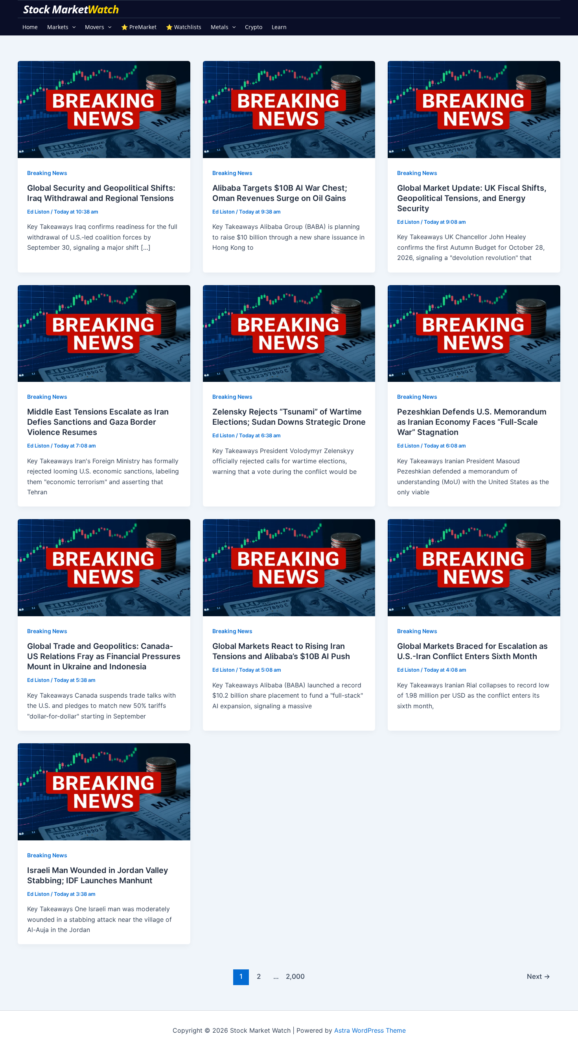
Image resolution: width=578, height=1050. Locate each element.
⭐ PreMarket (138, 27)
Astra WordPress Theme (370, 1030)
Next (538, 976)
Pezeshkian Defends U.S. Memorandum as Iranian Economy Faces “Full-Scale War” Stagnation (472, 422)
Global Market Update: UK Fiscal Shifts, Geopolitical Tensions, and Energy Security (472, 198)
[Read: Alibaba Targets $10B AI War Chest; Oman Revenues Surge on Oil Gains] (289, 109)
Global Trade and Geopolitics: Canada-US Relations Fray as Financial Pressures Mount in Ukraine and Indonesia (103, 656)
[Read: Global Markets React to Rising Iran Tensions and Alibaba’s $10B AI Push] (289, 567)
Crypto (253, 27)
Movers (94, 27)
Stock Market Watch (72, 9)
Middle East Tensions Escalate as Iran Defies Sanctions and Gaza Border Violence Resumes (98, 422)
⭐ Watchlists (183, 27)
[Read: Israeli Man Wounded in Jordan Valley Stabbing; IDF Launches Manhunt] (104, 791)
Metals (219, 27)
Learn (279, 27)
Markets (57, 27)
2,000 (294, 976)
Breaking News (47, 172)
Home (30, 27)
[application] (71, 27)
